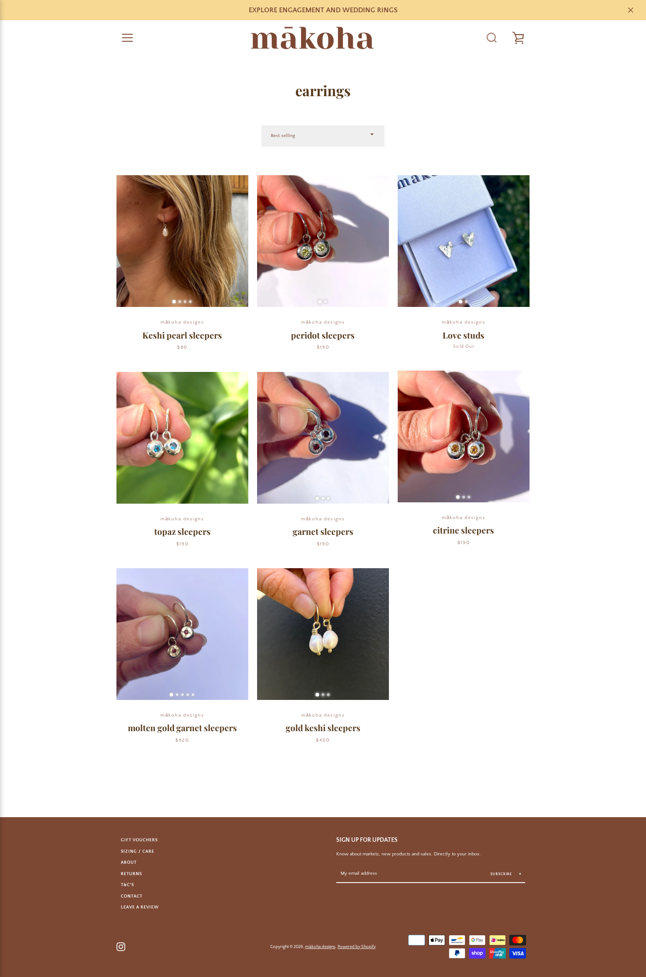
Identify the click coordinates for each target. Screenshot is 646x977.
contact (131, 896)
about (129, 862)
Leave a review (140, 907)
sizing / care (137, 851)
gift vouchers (139, 840)
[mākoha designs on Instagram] (120, 946)
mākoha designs (320, 946)
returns (131, 874)
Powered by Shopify (357, 946)
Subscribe (501, 874)
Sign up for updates (367, 840)
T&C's (127, 885)
